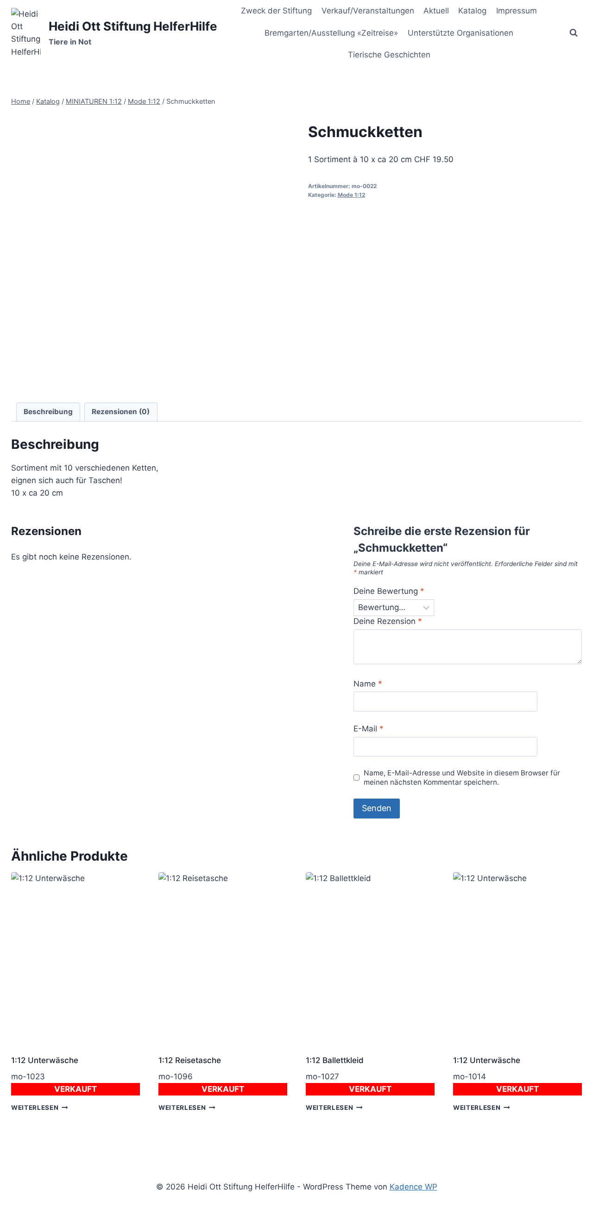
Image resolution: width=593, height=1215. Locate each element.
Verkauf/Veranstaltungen (368, 10)
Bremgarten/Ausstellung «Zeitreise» (331, 33)
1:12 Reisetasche (189, 1060)
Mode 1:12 (351, 194)
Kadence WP (413, 1186)
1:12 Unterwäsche (44, 1060)
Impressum (516, 10)
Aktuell (436, 10)
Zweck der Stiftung (276, 10)
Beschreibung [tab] (48, 411)
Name (367, 683)
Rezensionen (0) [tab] (121, 411)
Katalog (472, 10)
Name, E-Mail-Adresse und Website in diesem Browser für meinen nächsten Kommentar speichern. (462, 777)
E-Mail (368, 728)
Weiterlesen (34, 1107)
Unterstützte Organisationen (460, 33)
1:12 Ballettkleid (335, 1060)
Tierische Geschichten (389, 54)
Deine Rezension (387, 621)
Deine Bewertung (388, 591)
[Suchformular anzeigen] (573, 33)
